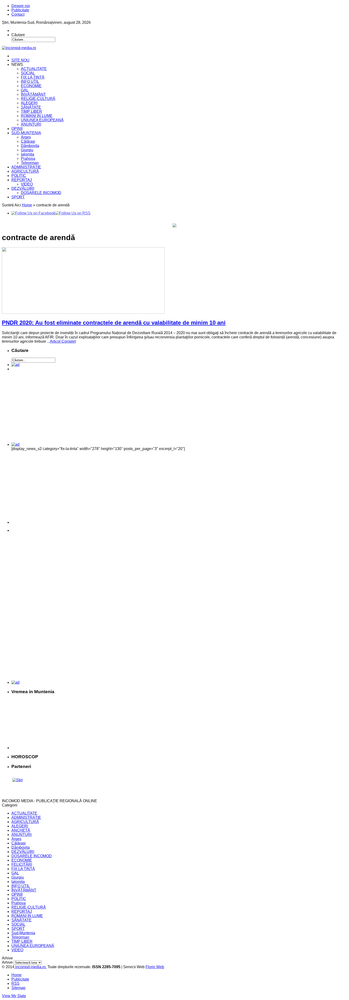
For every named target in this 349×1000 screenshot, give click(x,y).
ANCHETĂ (20, 830)
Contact (17, 14)
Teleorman (30, 163)
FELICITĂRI (21, 865)
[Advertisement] (44, 408)
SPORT (18, 197)
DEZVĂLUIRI (22, 188)
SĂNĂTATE (31, 107)
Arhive (7, 962)
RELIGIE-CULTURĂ (38, 99)
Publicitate (20, 10)
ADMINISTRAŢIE (26, 167)
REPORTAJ (21, 180)
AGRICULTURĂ (25, 171)
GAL (24, 90)
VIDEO (27, 184)
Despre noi (20, 6)
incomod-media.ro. (30, 967)
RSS (15, 983)
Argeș (26, 137)
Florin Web (155, 967)
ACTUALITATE (34, 69)
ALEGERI (29, 103)
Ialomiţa (27, 154)
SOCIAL (28, 73)
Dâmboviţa (30, 146)
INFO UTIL (30, 82)
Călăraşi (28, 141)
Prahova (28, 158)
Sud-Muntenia (23, 933)
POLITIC (18, 176)
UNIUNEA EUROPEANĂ (42, 120)
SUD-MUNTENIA (26, 133)
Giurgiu (27, 150)
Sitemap (18, 988)
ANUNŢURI (31, 124)
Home (27, 205)
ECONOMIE (31, 86)
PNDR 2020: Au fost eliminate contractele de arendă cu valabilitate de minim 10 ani (114, 322)
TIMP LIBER (31, 111)
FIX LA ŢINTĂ (32, 77)
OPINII (17, 129)
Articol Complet (63, 341)
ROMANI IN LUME (36, 116)
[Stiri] (17, 780)
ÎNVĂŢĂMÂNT (33, 94)
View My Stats (14, 996)
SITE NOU (20, 60)
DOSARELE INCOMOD (41, 193)
